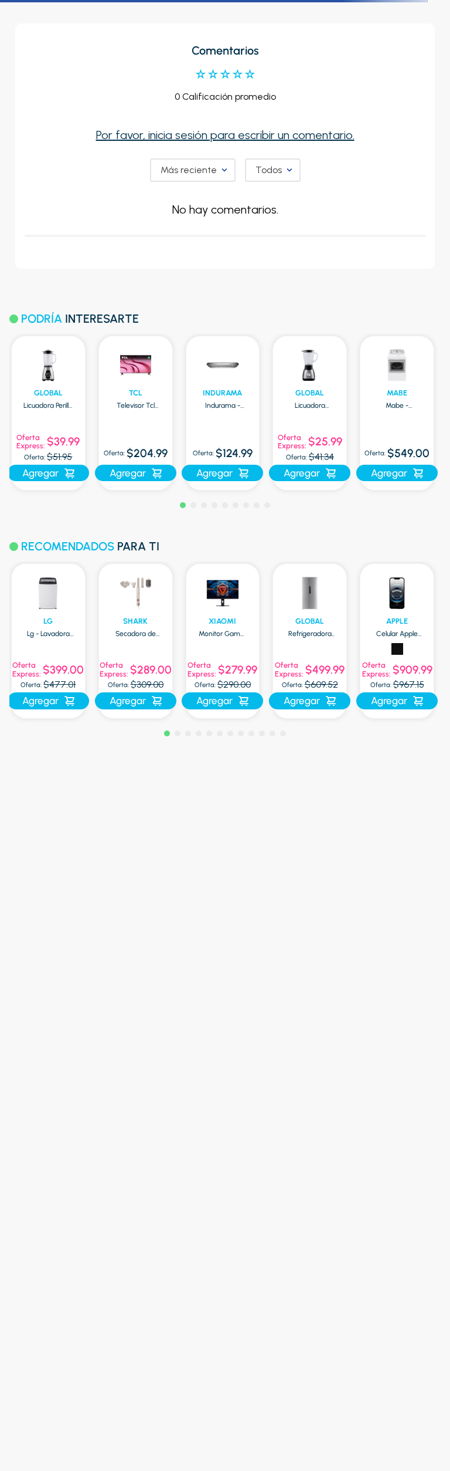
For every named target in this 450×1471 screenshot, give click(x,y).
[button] (183, 505)
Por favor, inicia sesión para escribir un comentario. (225, 135)
